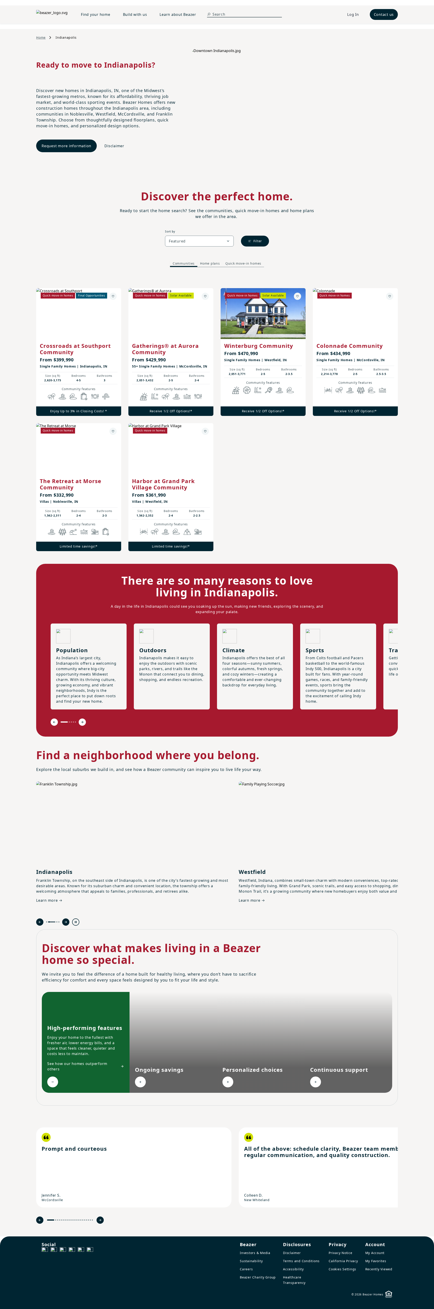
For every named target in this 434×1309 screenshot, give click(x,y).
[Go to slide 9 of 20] (70, 1220)
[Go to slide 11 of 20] (74, 1220)
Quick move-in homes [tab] (243, 263)
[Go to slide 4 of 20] (59, 1220)
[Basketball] (246, 390)
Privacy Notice (340, 1253)
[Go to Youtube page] (81, 1250)
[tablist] (217, 263)
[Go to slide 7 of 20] (65, 1220)
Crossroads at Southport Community (75, 349)
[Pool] (154, 396)
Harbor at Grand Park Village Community (163, 484)
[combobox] (199, 241)
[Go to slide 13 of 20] (78, 1220)
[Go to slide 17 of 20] (86, 1220)
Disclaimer (114, 145)
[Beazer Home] (53, 14)
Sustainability (251, 1261)
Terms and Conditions (301, 1261)
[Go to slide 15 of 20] (82, 1220)
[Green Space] (73, 396)
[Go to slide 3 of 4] (56, 921)
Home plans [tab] (210, 263)
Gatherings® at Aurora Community (165, 349)
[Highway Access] (105, 396)
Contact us (384, 14)
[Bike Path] (328, 390)
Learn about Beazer (178, 14)
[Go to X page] (72, 1250)
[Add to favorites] (113, 296)
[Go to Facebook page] (45, 1250)
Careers (246, 1269)
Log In (353, 14)
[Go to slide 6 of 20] (63, 1220)
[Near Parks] (94, 531)
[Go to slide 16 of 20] (84, 1220)
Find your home (95, 14)
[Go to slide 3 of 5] (71, 722)
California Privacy (343, 1261)
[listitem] (133, 1167)
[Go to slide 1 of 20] (50, 1220)
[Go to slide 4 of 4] (58, 921)
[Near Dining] (94, 396)
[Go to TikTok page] (63, 1250)
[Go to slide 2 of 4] (51, 921)
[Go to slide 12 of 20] (76, 1220)
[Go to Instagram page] (54, 1250)
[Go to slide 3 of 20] (57, 1220)
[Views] (187, 531)
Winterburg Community (258, 345)
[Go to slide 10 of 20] (72, 1220)
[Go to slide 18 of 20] (88, 1220)
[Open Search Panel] (209, 14)
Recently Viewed (378, 1269)
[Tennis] (268, 390)
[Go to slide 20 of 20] (92, 1220)
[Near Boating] (187, 396)
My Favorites (375, 1261)
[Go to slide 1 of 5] (64, 722)
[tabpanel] (217, 415)
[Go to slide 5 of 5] (75, 722)
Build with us (135, 14)
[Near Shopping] (84, 396)
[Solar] (143, 396)
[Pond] (62, 396)
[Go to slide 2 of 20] (55, 1220)
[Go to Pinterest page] (90, 1250)
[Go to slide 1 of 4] (46, 921)
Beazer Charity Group (258, 1277)
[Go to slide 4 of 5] (73, 722)
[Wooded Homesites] (360, 390)
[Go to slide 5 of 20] (61, 1220)
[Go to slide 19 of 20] (90, 1220)
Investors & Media (255, 1253)
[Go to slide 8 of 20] (67, 1220)
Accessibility (293, 1269)
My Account (375, 1253)
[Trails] (51, 396)
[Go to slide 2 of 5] (69, 722)
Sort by (170, 231)
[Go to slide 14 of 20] (80, 1220)
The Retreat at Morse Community (70, 484)
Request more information (66, 145)
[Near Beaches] (73, 531)
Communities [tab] (184, 263)
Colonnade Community (349, 345)
